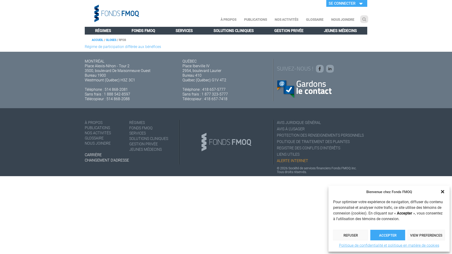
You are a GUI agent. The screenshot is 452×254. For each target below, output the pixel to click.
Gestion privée (288, 30)
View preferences (426, 235)
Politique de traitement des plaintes (313, 141)
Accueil (97, 40)
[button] (442, 191)
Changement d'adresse (107, 160)
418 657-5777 (214, 89)
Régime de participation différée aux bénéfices (123, 46)
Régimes (103, 30)
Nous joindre (342, 19)
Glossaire (314, 19)
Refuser (350, 235)
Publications (255, 19)
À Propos (228, 19)
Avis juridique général (299, 122)
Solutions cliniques (234, 30)
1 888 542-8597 (117, 93)
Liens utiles (288, 154)
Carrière (93, 154)
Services (184, 30)
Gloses (111, 40)
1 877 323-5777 (215, 93)
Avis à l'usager (291, 128)
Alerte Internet (292, 160)
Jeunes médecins (340, 30)
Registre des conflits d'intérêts (308, 147)
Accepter (387, 235)
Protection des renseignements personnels (320, 135)
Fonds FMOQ (143, 30)
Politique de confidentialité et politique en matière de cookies (389, 245)
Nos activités (286, 19)
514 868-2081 (116, 89)
